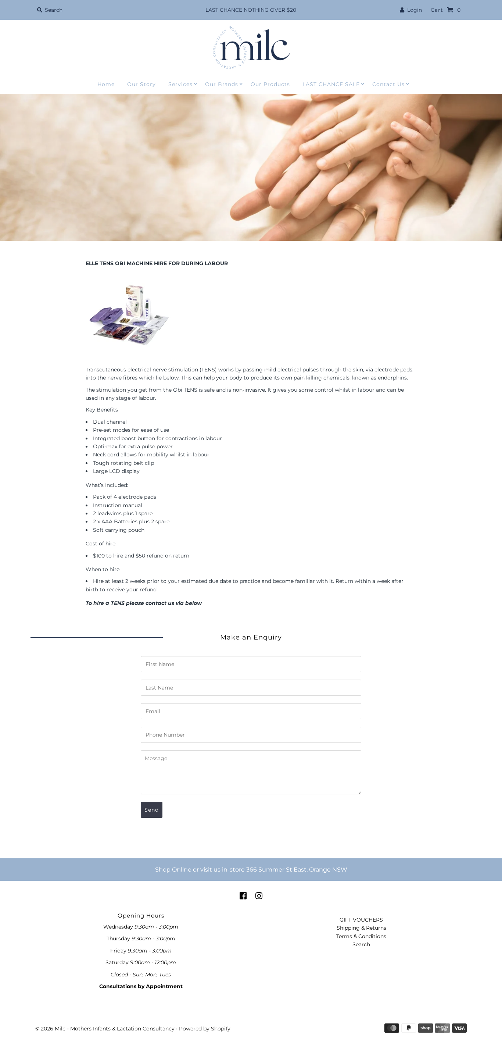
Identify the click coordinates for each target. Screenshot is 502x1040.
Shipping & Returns (361, 928)
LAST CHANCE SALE (331, 84)
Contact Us (388, 84)
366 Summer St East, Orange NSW (296, 869)
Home (106, 84)
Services (180, 84)
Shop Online (173, 869)
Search (361, 944)
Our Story (141, 84)
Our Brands (221, 84)
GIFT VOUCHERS (361, 919)
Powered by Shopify (204, 1028)
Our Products (270, 84)
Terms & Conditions (361, 936)
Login (413, 10)
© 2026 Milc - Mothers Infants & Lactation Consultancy (105, 1028)
